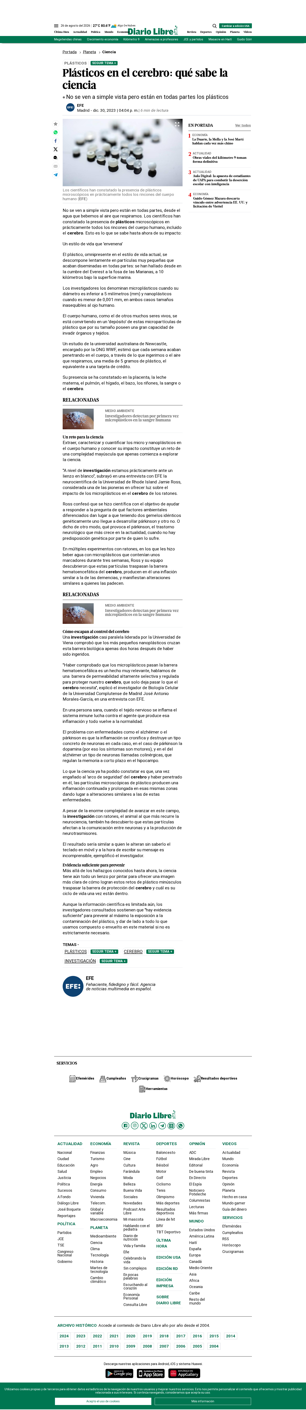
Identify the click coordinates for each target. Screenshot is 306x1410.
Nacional (64, 1153)
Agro (94, 1165)
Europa (195, 1255)
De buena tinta (201, 1171)
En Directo (197, 1178)
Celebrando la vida (134, 1260)
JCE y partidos (193, 39)
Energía (96, 1184)
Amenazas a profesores (161, 39)
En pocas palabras (130, 1277)
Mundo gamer (233, 1203)
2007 (164, 1346)
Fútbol (161, 1159)
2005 (197, 1346)
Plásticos (76, 952)
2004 (214, 1346)
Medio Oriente (200, 1268)
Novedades (132, 1203)
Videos (248, 32)
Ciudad (63, 1159)
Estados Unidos (202, 1230)
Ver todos (243, 125)
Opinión (221, 32)
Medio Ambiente (119, 411)
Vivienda (97, 1197)
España (195, 1249)
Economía (123, 32)
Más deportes (168, 1203)
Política (95, 32)
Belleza (129, 1184)
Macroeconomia (103, 1219)
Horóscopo (231, 1245)
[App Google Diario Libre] (119, 1373)
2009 (130, 1346)
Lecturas (196, 1207)
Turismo (97, 1159)
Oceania (196, 1287)
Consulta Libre (135, 1305)
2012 (80, 1346)
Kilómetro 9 (131, 39)
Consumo (98, 1190)
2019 (147, 1336)
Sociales (130, 1197)
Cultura (129, 1165)
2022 (97, 1336)
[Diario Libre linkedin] (153, 1125)
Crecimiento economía (102, 39)
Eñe (126, 1252)
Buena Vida (132, 1190)
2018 (164, 1336)
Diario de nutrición (130, 1238)
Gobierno (64, 1262)
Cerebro (133, 952)
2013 (64, 1346)
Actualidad (80, 32)
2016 (197, 1336)
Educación (66, 1165)
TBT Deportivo (168, 1232)
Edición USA (168, 1257)
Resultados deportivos (165, 1211)
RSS (225, 1239)
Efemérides (231, 1226)
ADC (192, 1153)
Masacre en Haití (220, 39)
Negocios (98, 1178)
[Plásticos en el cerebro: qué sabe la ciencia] (55, 132)
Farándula (131, 1171)
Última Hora (61, 32)
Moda (128, 1178)
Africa (194, 1280)
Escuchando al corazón (135, 1287)
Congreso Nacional (65, 1253)
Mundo (108, 32)
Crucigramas (233, 1252)
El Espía (195, 1184)
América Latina (201, 1236)
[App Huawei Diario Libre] (184, 1373)
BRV (159, 1226)
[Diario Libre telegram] (162, 1125)
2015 (214, 1336)
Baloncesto (165, 1153)
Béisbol (162, 1165)
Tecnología (99, 1255)
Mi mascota (133, 1219)
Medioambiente (103, 1236)
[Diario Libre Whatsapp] (180, 1125)
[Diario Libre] (153, 30)
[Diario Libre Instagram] (134, 1125)
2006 (180, 1346)
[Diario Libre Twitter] (144, 1125)
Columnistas (199, 1200)
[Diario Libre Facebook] (125, 1125)
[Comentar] (55, 158)
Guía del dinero (234, 1209)
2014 (230, 1336)
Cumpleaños (232, 1233)
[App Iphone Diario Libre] (150, 1373)
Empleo (96, 1171)
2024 (64, 1336)
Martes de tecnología (99, 1270)
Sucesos (64, 1190)
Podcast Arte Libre (134, 1211)
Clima (95, 1249)
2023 (80, 1336)
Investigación (80, 961)
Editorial (196, 1165)
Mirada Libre (199, 1159)
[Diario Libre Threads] (171, 1125)
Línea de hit (165, 1219)
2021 (114, 1336)
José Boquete (69, 1209)
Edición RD (167, 1268)
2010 (114, 1346)
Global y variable (96, 1211)
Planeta (235, 32)
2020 (130, 1336)
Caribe (194, 1293)
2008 (147, 1346)
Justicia (64, 1178)
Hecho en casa (234, 1197)
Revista (191, 32)
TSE (60, 1245)
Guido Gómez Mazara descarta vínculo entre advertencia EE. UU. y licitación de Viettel (220, 202)
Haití (193, 1243)
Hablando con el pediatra (136, 1228)
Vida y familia (134, 1246)
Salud (62, 1171)
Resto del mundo (197, 1301)
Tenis (160, 1190)
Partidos (64, 1233)
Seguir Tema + (104, 63)
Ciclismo (163, 1184)
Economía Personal (131, 1297)
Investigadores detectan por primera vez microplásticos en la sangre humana (142, 418)
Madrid (83, 110)
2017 (180, 1336)
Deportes (206, 32)
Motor (161, 1171)
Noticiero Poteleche (197, 1192)
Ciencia (96, 1243)
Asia (193, 1274)
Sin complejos (135, 1268)
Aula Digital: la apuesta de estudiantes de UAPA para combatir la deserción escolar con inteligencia (222, 180)
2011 (97, 1346)
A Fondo (64, 1197)
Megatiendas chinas (68, 39)
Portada (69, 52)
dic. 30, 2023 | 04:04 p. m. (115, 110)
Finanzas (97, 1153)
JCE (60, 1239)
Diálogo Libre (68, 1203)
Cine (127, 1159)
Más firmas (198, 1213)
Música (129, 1153)
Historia (96, 1262)
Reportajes (66, 1216)
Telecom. (98, 1203)
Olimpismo (165, 1197)
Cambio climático (98, 1280)
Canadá (195, 1262)
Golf (159, 1178)
